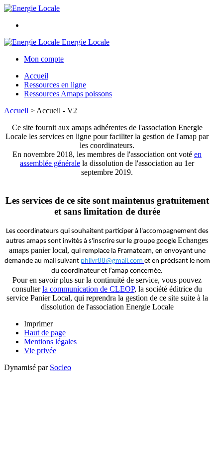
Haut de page (45, 332)
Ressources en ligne (55, 84)
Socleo (60, 367)
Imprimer (38, 323)
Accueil (36, 76)
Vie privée (40, 350)
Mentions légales (50, 341)
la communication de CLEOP (88, 289)
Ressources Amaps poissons (68, 93)
